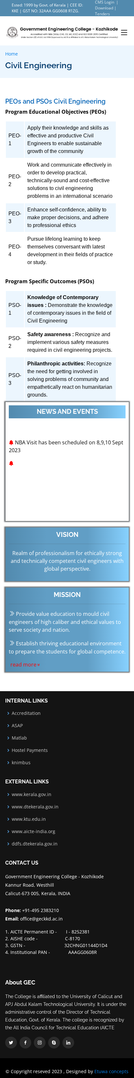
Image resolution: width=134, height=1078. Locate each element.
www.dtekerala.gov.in (35, 807)
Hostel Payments (30, 750)
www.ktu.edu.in (29, 819)
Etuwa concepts (111, 1071)
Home (11, 54)
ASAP (17, 725)
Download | (105, 8)
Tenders (102, 14)
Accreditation (26, 713)
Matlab (19, 738)
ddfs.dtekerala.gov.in (35, 844)
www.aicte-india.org (33, 831)
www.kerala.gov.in (31, 794)
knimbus (21, 762)
